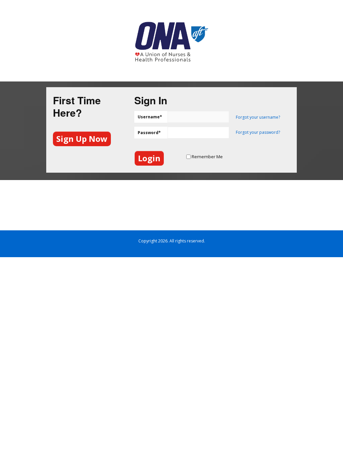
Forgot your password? (258, 132)
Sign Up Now (82, 138)
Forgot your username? (258, 117)
